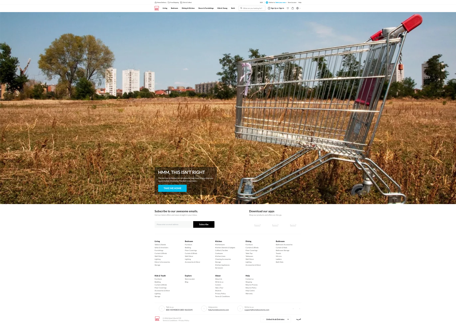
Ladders (279, 259)
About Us (218, 279)
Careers (218, 285)
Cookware (219, 253)
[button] (287, 8)
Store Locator (190, 279)
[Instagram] (299, 308)
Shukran (218, 291)
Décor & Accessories (162, 262)
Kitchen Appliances (222, 265)
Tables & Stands (160, 245)
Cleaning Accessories (223, 259)
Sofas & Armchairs (161, 248)
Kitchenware (220, 245)
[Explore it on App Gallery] (293, 225)
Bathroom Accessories (284, 245)
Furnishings (159, 250)
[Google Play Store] (275, 225)
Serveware (219, 268)
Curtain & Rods (281, 248)
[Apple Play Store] (257, 225)
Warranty (249, 294)
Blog (186, 282)
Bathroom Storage (282, 250)
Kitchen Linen (220, 256)
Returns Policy (251, 288)
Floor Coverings (191, 250)
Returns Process (252, 285)
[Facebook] (293, 308)
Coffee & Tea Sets (221, 250)
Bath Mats (279, 262)
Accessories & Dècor (192, 262)
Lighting (158, 259)
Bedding (188, 248)
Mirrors (279, 256)
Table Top (249, 253)
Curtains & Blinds (252, 248)
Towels (278, 253)
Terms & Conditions (222, 296)
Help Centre (250, 291)
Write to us (219, 282)
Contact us (250, 279)
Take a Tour (219, 288)
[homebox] (158, 8)
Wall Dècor (159, 256)
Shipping (249, 282)
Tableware (249, 256)
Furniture (188, 245)
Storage (157, 265)
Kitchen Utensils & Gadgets (225, 248)
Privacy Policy (220, 294)
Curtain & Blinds (161, 253)
